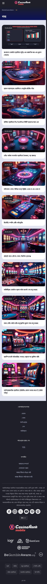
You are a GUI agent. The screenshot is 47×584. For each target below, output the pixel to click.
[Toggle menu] (3, 3)
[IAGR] (11, 541)
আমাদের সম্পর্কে (23, 463)
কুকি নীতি (23, 580)
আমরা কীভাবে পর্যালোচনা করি (23, 476)
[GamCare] (32, 541)
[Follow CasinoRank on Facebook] (9, 511)
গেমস (23, 417)
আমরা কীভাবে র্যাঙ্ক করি (23, 472)
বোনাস (23, 413)
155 (23, 447)
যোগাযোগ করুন (23, 468)
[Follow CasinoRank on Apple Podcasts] (38, 511)
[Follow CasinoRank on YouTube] (26, 511)
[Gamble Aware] (20, 554)
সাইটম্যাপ (23, 430)
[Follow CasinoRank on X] (20, 511)
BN (22, 518)
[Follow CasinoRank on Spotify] (32, 511)
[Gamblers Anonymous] (20, 541)
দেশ (23, 426)
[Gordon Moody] (23, 548)
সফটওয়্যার (23, 422)
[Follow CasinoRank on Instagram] (14, 511)
